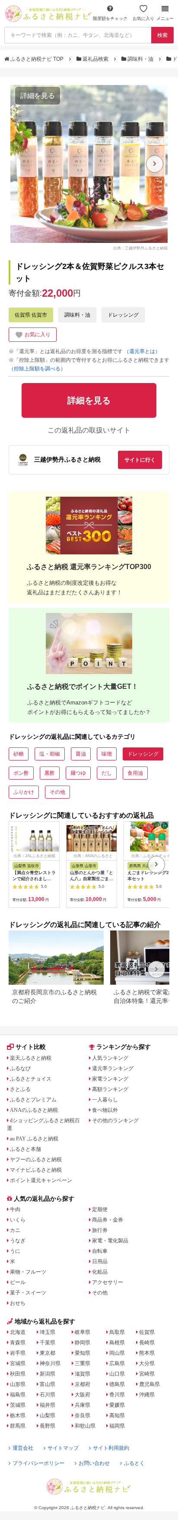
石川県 (47, 1394)
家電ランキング (110, 1078)
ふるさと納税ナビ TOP (37, 59)
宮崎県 (147, 1373)
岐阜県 (82, 1332)
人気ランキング (110, 1058)
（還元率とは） (142, 351)
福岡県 (117, 1425)
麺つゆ (78, 773)
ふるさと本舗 (25, 1149)
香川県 (117, 1394)
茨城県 (17, 1405)
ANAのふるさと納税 (34, 1110)
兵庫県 (82, 1405)
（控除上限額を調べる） (37, 369)
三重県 (82, 1363)
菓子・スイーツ (28, 1292)
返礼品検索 (95, 59)
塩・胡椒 (49, 754)
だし (107, 773)
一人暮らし (105, 1099)
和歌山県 (85, 1425)
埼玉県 (47, 1332)
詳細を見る (37, 95)
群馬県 (17, 1425)
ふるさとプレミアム (33, 1099)
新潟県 (47, 1373)
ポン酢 (21, 773)
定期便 (100, 1209)
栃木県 (17, 1415)
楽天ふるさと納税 (30, 1058)
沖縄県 (147, 1394)
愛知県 (82, 1353)
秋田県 (17, 1373)
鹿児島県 (149, 1384)
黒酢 (49, 773)
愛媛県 (117, 1405)
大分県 (147, 1363)
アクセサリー (107, 1282)
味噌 (107, 754)
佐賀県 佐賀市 (31, 315)
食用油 (135, 773)
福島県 (17, 1394)
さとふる (20, 1089)
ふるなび (20, 1068)
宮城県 (17, 1363)
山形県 (17, 1384)
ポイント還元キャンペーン (41, 1180)
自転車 (100, 1251)
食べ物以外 (105, 1110)
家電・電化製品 (110, 1240)
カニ (15, 1230)
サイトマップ (63, 1448)
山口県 (117, 1373)
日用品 (100, 1261)
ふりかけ (23, 792)
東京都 (47, 1353)
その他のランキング (115, 1120)
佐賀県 (147, 1332)
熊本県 (147, 1353)
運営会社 (23, 1448)
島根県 (117, 1342)
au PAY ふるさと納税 (34, 1138)
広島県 (117, 1363)
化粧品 (100, 1271)
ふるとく (134, 1463)
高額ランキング (110, 1089)
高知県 (117, 1415)
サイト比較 (31, 1046)
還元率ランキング (113, 1068)
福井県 (47, 1405)
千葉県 (47, 1342)
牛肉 (15, 1209)
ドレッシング (123, 315)
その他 (57, 792)
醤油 (81, 754)
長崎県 (147, 1342)
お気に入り (143, 18)
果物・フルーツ (28, 1271)
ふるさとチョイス (30, 1078)
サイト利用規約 (111, 1448)
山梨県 (47, 1415)
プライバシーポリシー (38, 1463)
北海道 (17, 1332)
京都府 (82, 1384)
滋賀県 (82, 1373)
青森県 (17, 1342)
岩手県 (17, 1353)
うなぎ (17, 1240)
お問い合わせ (94, 1463)
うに (15, 1251)
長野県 (47, 1425)
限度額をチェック (110, 18)
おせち (17, 1303)
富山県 (47, 1384)
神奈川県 (50, 1363)
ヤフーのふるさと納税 (36, 1159)
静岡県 (82, 1342)
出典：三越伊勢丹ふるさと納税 (140, 248)
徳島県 (117, 1384)
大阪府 (82, 1394)
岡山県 (117, 1353)
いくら (17, 1219)
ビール (17, 1282)
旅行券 (100, 1230)
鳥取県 (117, 1332)
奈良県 (82, 1415)
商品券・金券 (107, 1219)
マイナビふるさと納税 (36, 1170)
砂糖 (18, 754)
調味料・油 (140, 59)
